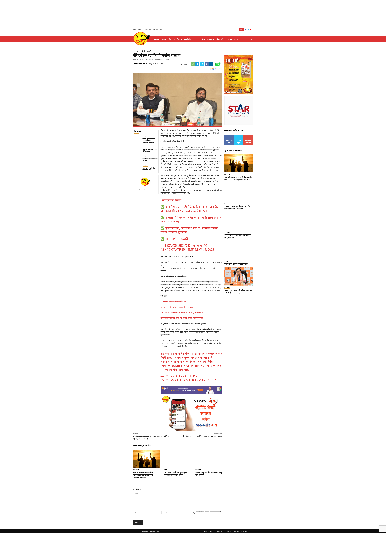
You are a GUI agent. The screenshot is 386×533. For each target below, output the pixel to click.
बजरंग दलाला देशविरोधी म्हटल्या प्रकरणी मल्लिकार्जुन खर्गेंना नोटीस (182, 313)
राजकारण (138, 51)
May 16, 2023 (204, 249)
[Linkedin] (211, 64)
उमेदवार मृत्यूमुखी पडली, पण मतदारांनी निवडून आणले (177, 307)
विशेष (165, 469)
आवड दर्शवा (229, 135)
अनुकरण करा (238, 135)
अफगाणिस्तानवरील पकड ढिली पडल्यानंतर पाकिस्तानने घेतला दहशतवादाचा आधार (143, 474)
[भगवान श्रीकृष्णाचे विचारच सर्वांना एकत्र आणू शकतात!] (208, 459)
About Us (236, 531)
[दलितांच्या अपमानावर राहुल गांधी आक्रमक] (137, 149)
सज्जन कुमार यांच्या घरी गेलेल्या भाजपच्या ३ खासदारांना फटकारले (149, 140)
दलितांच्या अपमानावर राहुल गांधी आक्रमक (150, 150)
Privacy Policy (220, 531)
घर (133, 51)
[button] (251, 39)
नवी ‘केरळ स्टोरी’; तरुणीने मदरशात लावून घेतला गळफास (202, 436)
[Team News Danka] (146, 182)
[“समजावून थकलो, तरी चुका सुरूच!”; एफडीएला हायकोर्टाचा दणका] (177, 459)
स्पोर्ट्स (226, 261)
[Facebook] (245, 29)
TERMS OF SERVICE (209, 531)
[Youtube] (251, 29)
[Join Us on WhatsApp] (218, 64)
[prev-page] (134, 482)
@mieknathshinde (188, 365)
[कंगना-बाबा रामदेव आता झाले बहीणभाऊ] (137, 159)
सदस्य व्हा (248, 135)
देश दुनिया (136, 469)
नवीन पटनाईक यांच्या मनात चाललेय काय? (174, 302)
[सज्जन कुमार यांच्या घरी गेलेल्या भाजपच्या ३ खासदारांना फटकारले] (137, 139)
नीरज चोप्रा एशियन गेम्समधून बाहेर (235, 264)
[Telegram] (197, 64)
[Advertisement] (193, 14)
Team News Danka (140, 63)
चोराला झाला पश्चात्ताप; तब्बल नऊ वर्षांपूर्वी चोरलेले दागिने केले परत (182, 318)
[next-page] (137, 482)
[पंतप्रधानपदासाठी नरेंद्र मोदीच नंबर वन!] (137, 168)
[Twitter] (248, 29)
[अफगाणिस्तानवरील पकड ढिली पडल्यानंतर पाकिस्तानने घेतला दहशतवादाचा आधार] (146, 459)
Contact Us (244, 531)
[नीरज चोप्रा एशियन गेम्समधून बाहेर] (238, 249)
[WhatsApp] (193, 64)
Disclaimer (229, 531)
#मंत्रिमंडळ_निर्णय (171, 200)
